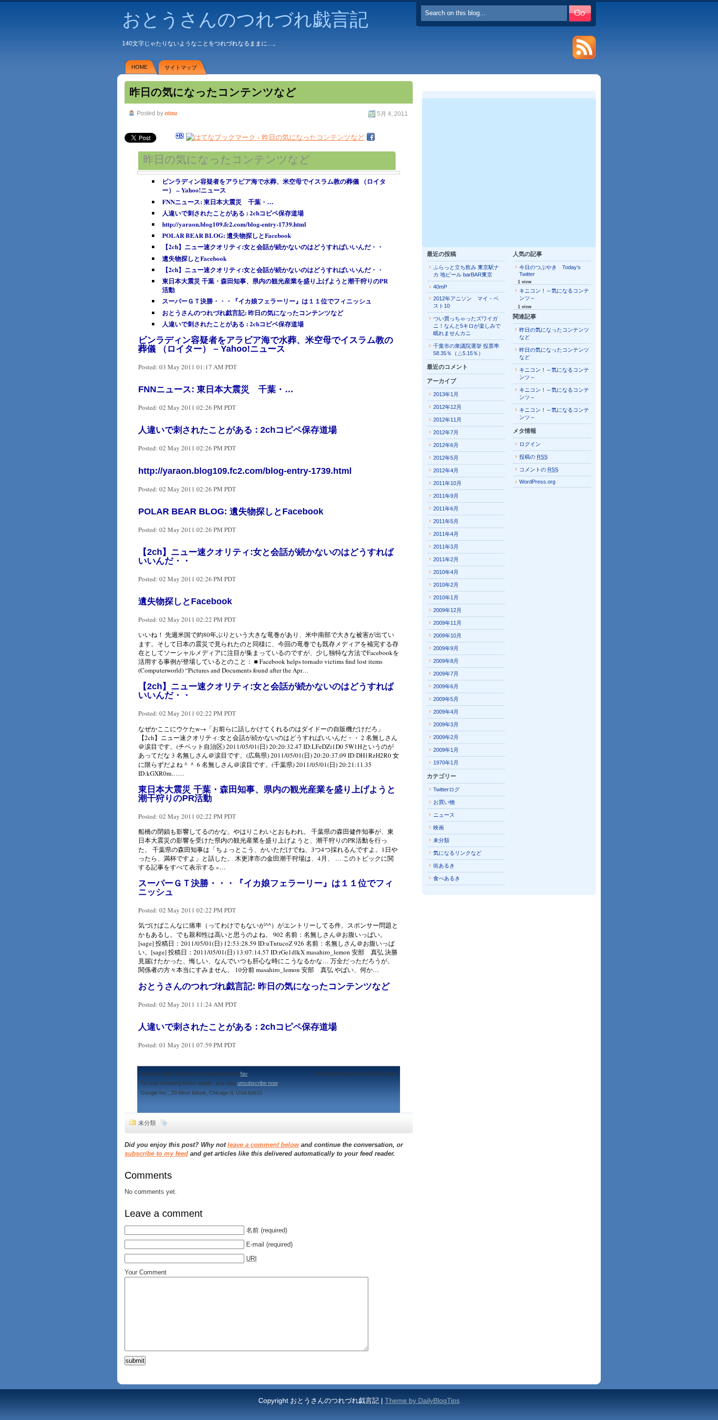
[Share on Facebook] (371, 137)
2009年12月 (447, 610)
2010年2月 (446, 585)
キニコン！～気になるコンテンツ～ (554, 294)
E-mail (255, 1244)
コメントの (538, 469)
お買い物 (444, 802)
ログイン (530, 444)
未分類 (147, 1123)
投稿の (533, 457)
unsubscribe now (257, 1083)
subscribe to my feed (156, 1153)
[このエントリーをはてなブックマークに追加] (180, 137)
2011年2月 (446, 559)
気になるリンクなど (457, 853)
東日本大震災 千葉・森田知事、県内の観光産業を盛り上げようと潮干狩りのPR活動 (275, 285)
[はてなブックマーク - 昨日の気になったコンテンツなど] (275, 137)
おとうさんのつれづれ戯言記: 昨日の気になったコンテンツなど (252, 312)
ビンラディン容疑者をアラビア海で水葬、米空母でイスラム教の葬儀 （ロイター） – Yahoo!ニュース (274, 185)
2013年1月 (446, 394)
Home (139, 67)
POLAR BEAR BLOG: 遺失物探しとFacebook (226, 235)
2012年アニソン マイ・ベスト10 (466, 302)
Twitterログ (446, 789)
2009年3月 (446, 724)
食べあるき (446, 878)
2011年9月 (446, 496)
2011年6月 (446, 508)
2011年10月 (447, 483)
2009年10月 (447, 635)
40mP (440, 287)
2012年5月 (446, 458)
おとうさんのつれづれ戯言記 (245, 19)
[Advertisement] (509, 171)
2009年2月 (446, 737)
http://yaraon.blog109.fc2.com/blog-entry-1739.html (234, 224)
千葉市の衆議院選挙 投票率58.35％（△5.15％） (466, 349)
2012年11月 (447, 420)
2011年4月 (446, 534)
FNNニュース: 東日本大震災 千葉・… (218, 201)
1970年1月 (446, 762)
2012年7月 (446, 432)
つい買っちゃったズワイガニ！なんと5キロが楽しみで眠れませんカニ (467, 326)
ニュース (444, 815)
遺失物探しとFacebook (194, 258)
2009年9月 (446, 648)
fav (244, 1074)
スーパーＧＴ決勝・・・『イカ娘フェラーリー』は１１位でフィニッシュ (267, 300)
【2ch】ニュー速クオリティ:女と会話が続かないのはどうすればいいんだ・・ (272, 246)
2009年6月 (446, 686)
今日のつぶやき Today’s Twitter (550, 270)
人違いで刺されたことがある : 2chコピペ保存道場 (233, 212)
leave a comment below (263, 1144)
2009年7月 (446, 674)
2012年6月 (446, 445)
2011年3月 (446, 547)
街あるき (444, 866)
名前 (252, 1230)
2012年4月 (446, 470)
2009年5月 (446, 699)
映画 (438, 827)
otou (171, 113)
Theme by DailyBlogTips (422, 1400)
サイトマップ (181, 67)
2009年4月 (446, 712)
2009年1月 (446, 750)
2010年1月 (446, 597)
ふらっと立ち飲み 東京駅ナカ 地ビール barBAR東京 (466, 270)
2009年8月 (446, 661)
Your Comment (146, 1272)
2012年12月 (447, 407)
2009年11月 (447, 623)
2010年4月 (446, 572)
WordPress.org (537, 482)
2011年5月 (446, 521)
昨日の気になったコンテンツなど (212, 92)
